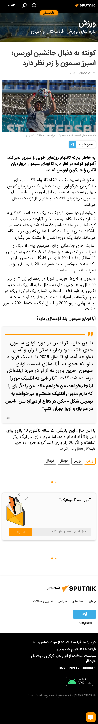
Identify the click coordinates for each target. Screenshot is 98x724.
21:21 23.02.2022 (83, 73)
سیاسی (62, 601)
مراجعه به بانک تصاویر (40, 136)
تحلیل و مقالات (43, 601)
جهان (92, 601)
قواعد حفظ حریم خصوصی (76, 649)
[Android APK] (79, 682)
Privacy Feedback (81, 668)
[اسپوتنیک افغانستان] (86, 8)
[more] (8, 418)
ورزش (89, 461)
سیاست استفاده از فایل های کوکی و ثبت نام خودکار (63, 658)
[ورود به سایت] (34, 5)
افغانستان (78, 601)
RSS (62, 668)
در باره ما (89, 642)
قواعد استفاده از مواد (65, 642)
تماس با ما (41, 642)
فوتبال (64, 461)
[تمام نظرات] (91, 717)
